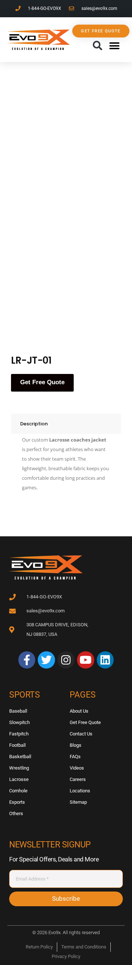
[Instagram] (66, 659)
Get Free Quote (42, 382)
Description (34, 423)
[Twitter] (46, 659)
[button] (97, 46)
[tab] (66, 424)
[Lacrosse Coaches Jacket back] (77, 292)
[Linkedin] (105, 659)
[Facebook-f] (26, 659)
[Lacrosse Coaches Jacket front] (77, 110)
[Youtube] (85, 659)
